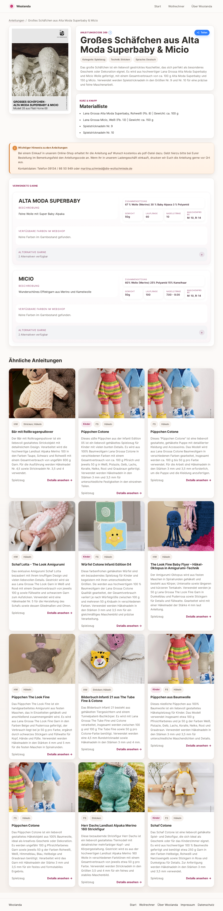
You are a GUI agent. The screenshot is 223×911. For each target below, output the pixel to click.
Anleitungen (16, 20)
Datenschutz (206, 904)
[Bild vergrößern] (40, 70)
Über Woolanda (201, 6)
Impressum (188, 904)
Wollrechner (176, 6)
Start (157, 6)
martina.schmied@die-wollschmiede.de (106, 168)
